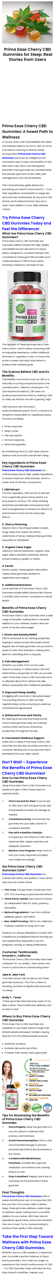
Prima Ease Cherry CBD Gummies (21, 470)
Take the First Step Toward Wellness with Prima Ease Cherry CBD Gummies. (27, 1242)
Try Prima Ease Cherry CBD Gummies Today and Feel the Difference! (26, 223)
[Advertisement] (27, 93)
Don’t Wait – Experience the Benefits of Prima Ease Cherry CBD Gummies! (27, 767)
